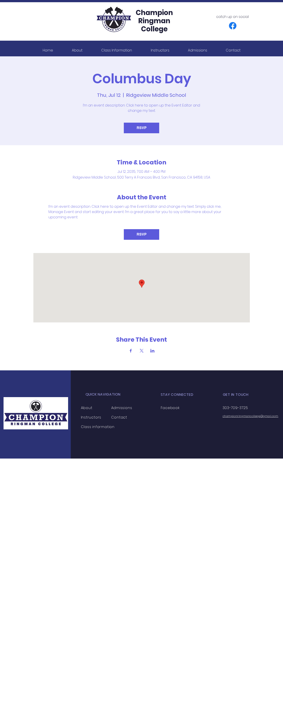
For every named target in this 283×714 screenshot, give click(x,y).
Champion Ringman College (154, 21)
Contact (119, 417)
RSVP (142, 128)
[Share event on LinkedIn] (152, 350)
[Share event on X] (142, 350)
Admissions (121, 407)
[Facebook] (233, 26)
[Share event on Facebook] (131, 350)
